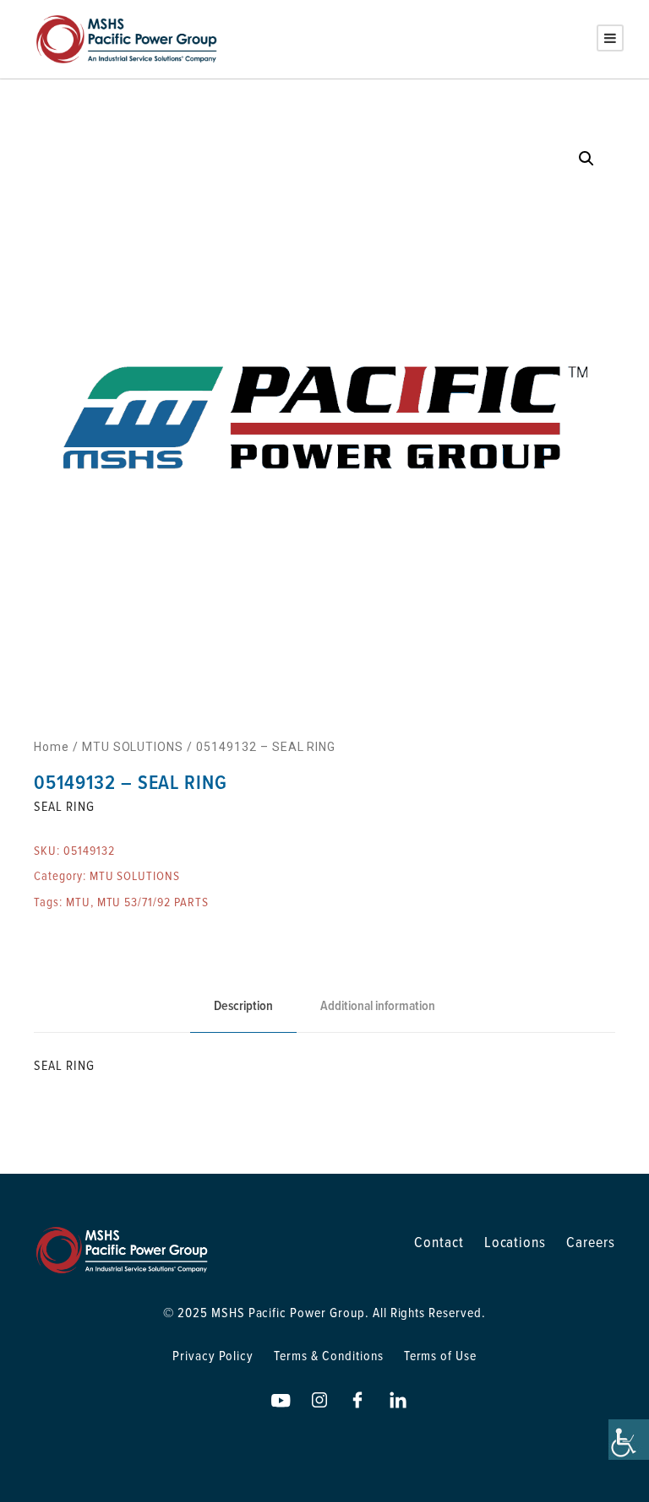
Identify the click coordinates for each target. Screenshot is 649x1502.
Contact (439, 1241)
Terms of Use (440, 1355)
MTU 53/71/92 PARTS (153, 901)
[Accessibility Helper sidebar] (628, 1439)
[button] (586, 158)
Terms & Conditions (328, 1355)
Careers (590, 1241)
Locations (515, 1241)
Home (51, 747)
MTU (78, 901)
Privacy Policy (213, 1355)
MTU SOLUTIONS (132, 747)
